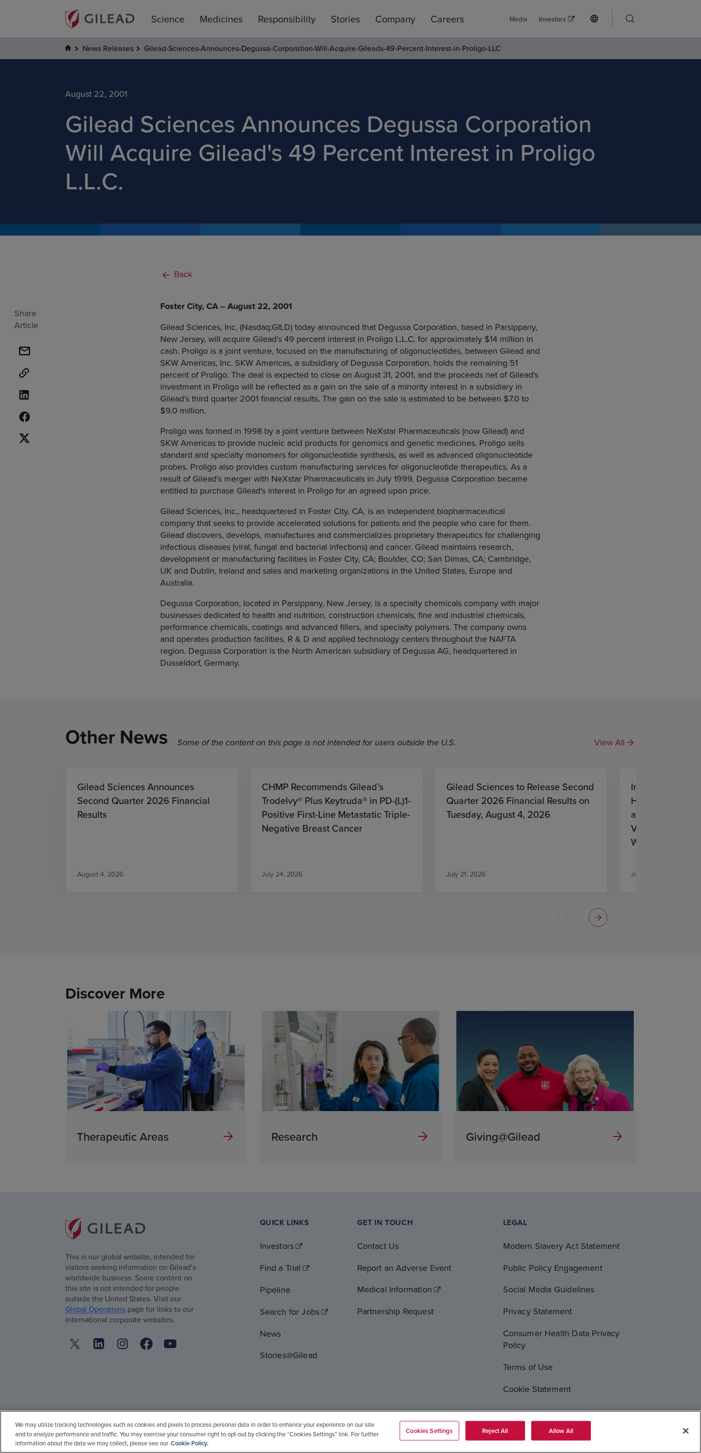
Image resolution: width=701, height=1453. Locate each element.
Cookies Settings (429, 1430)
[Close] (685, 1430)
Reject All (495, 1430)
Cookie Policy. (189, 1443)
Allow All (561, 1430)
